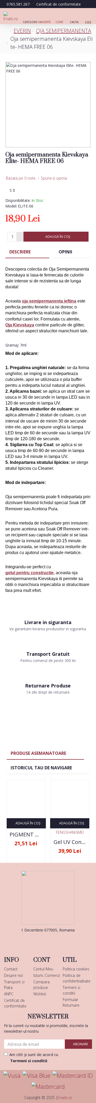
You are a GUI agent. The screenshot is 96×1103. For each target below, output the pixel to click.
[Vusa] (12, 1075)
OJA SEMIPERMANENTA (63, 30)
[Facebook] (40, 941)
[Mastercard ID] (73, 1075)
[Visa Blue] (36, 1075)
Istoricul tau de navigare (41, 768)
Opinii (65, 252)
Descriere (20, 252)
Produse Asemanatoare (38, 753)
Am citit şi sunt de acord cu (33, 1057)
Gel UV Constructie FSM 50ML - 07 (70, 842)
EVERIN (22, 30)
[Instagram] (56, 941)
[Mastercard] (48, 1086)
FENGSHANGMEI (70, 832)
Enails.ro (65, 1097)
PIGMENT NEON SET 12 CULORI (26, 834)
